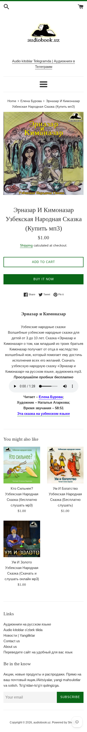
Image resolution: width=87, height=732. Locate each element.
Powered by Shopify (64, 722)
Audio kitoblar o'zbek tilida (22, 630)
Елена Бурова (51, 397)
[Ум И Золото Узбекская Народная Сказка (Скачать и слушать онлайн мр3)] (21, 539)
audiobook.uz (42, 722)
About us (10, 647)
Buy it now (43, 279)
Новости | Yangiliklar (19, 635)
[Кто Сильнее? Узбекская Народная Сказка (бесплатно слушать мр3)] (21, 465)
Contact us (11, 641)
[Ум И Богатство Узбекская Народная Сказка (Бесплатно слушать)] (65, 465)
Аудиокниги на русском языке (27, 624)
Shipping (26, 245)
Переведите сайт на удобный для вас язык (38, 652)
